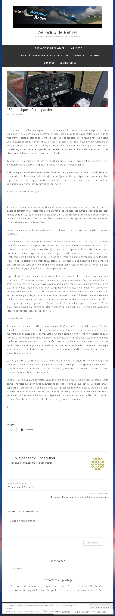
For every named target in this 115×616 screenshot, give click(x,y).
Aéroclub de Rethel (57, 32)
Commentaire (93, 542)
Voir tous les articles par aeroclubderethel (31, 462)
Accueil (94, 55)
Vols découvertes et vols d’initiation (44, 55)
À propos (78, 55)
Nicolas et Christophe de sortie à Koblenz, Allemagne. (79, 495)
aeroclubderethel (15, 114)
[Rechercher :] (57, 568)
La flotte (76, 48)
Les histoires (68, 62)
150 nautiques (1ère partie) (21, 485)
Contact (49, 62)
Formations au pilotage (50, 48)
